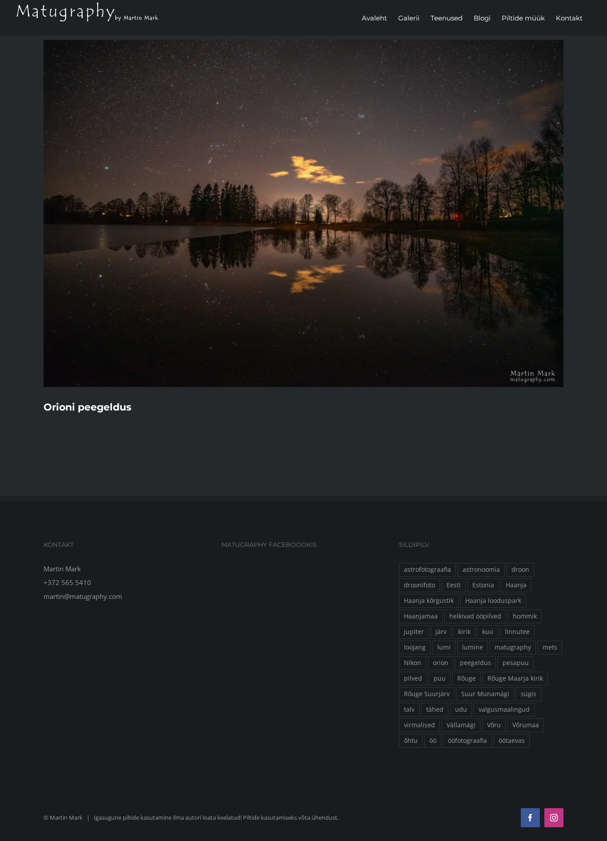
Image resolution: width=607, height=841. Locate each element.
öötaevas (512, 741)
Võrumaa (525, 725)
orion (440, 663)
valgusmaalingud (504, 709)
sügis (528, 694)
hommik (525, 616)
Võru (494, 725)
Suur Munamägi (485, 694)
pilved (413, 678)
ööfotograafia (467, 741)
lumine (472, 647)
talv (409, 709)
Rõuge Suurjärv (427, 694)
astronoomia (481, 570)
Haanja (516, 585)
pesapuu (516, 663)
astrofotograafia (427, 570)
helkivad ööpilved (475, 616)
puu (440, 678)
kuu (487, 632)
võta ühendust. (318, 817)
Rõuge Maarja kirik (515, 678)
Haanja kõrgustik (429, 601)
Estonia (483, 585)
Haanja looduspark (493, 601)
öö (432, 741)
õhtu (411, 741)
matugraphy (513, 647)
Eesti (454, 585)
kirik (464, 632)
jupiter (414, 632)
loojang (415, 647)
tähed (434, 709)
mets (550, 647)
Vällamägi (461, 725)
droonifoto (419, 585)
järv (441, 632)
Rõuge (466, 678)
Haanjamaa (421, 616)
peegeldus (475, 663)
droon (520, 570)
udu (461, 709)
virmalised (419, 725)
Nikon (412, 663)
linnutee (517, 632)
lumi (444, 647)
